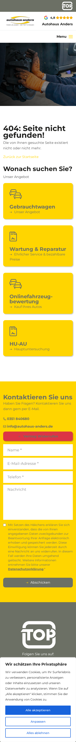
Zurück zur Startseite (21, 157)
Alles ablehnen (38, 733)
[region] (38, 699)
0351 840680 (18, 419)
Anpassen (38, 721)
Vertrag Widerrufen (40, 436)
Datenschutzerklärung (25, 569)
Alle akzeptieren (38, 710)
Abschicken (40, 582)
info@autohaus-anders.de (30, 426)
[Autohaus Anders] (12, 21)
